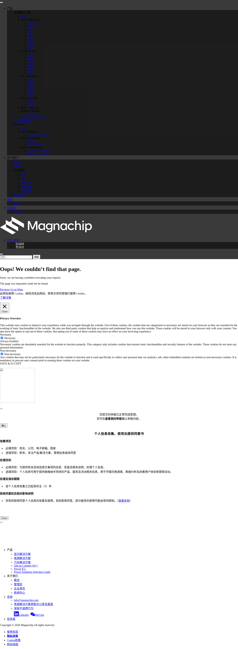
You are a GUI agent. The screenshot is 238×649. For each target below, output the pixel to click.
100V (31, 38)
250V (31, 54)
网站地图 (12, 644)
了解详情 (5, 297)
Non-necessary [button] (8, 350)
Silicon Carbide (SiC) (33, 117)
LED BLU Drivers (38, 134)
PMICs (32, 141)
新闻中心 (19, 195)
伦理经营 (26, 186)
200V (31, 48)
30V (30, 26)
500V (31, 57)
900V (31, 73)
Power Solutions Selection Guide (32, 571)
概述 (23, 16)
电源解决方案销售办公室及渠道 (33, 604)
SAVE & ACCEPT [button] (10, 363)
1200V (32, 104)
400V (31, 85)
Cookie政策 (14, 640)
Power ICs (20, 568)
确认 (3, 425)
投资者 (11, 207)
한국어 (20, 246)
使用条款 (12, 631)
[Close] (1, 408)
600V (31, 60)
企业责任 (19, 588)
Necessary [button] (5, 334)
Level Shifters (35, 144)
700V (31, 66)
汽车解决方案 (22, 121)
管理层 (18, 166)
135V (31, 41)
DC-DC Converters (38, 153)
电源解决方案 (22, 558)
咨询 (10, 199)
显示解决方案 (22, 554)
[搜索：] (16, 256)
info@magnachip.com (26, 600)
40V (30, 29)
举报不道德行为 (23, 608)
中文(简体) (13, 240)
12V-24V (33, 23)
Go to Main (16, 289)
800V (31, 70)
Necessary (10, 338)
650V (31, 63)
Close (4, 518)
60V (30, 32)
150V (31, 45)
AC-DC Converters (38, 150)
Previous (5, 289)
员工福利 (26, 191)
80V (30, 35)
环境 (23, 178)
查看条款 (124, 500)
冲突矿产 (26, 182)
